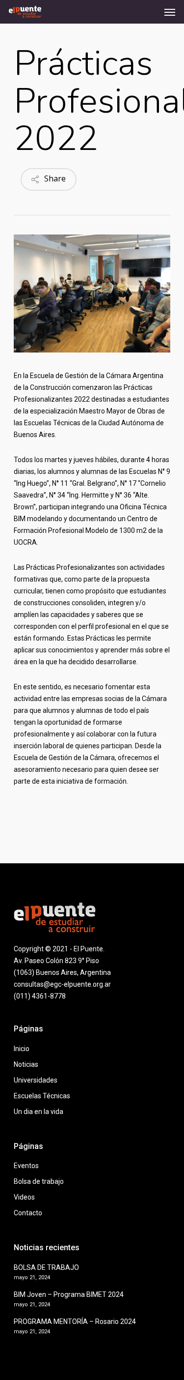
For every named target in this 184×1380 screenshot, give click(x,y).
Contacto (28, 1213)
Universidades (35, 1080)
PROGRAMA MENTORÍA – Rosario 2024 (75, 1321)
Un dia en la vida (38, 1112)
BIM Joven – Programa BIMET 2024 (69, 1294)
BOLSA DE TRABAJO (46, 1267)
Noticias (26, 1064)
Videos (24, 1197)
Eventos (26, 1166)
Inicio (21, 1049)
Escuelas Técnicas (42, 1096)
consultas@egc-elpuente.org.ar (62, 984)
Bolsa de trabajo (39, 1181)
